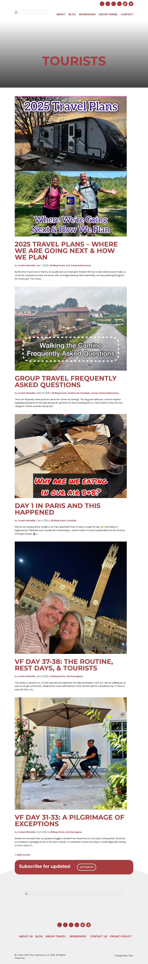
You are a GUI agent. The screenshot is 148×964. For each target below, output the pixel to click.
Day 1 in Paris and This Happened (57, 509)
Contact (127, 14)
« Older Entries (22, 854)
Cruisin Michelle (26, 265)
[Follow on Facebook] (108, 3)
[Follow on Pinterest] (119, 3)
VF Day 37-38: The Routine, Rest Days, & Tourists (64, 665)
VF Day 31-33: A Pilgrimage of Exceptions (69, 820)
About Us (26, 936)
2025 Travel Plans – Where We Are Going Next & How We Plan (66, 250)
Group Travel (108, 14)
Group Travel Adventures (105, 393)
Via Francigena (74, 676)
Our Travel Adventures (78, 265)
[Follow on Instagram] (102, 3)
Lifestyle (71, 520)
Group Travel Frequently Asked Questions (66, 381)
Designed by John (124, 955)
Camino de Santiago (79, 393)
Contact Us (98, 936)
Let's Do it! (86, 867)
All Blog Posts (57, 265)
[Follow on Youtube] (113, 3)
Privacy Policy (120, 936)
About (61, 14)
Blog (72, 14)
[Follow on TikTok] (125, 3)
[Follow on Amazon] (131, 3)
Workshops (87, 14)
